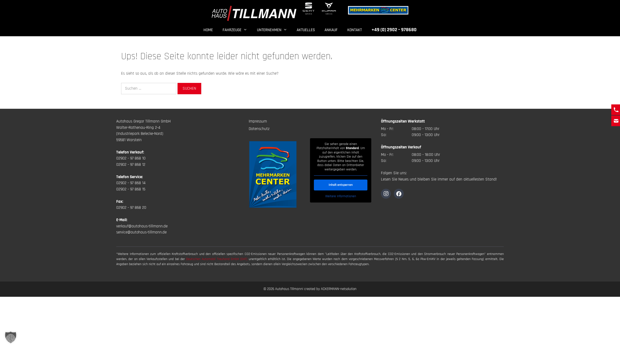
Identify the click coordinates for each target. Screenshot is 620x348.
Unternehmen (269, 30)
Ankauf (331, 30)
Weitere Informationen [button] (340, 196)
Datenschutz (259, 128)
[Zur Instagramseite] (386, 194)
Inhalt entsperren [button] (341, 185)
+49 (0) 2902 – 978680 (394, 30)
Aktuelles (306, 30)
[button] (10, 337)
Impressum (258, 121)
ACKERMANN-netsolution (338, 289)
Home (208, 30)
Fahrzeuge (232, 30)
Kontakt (354, 30)
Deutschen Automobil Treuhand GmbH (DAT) (217, 259)
